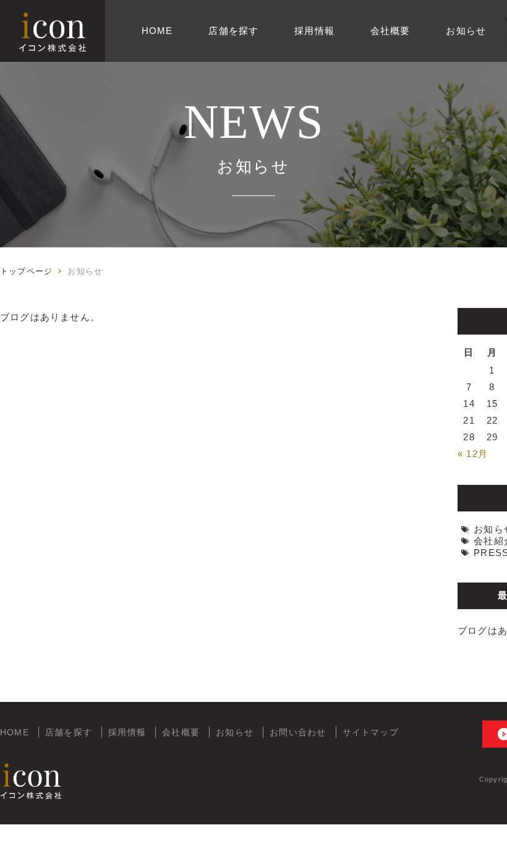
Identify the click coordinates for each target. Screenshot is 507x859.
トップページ (26, 271)
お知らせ (466, 30)
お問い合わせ (298, 732)
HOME (157, 30)
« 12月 (473, 453)
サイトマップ (371, 732)
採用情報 (314, 30)
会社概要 (390, 30)
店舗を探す (233, 30)
